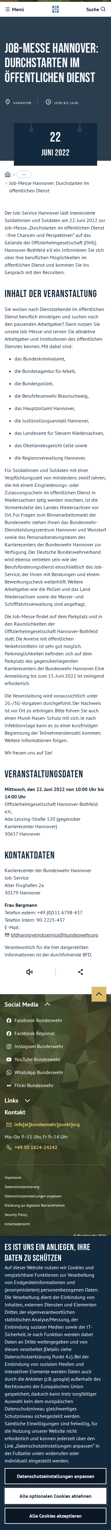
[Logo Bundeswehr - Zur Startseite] (55, 9)
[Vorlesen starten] (29, 971)
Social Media (21, 1004)
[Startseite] (8, 174)
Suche (92, 9)
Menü (18, 9)
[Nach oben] (99, 994)
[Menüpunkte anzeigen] (24, 174)
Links (11, 1100)
